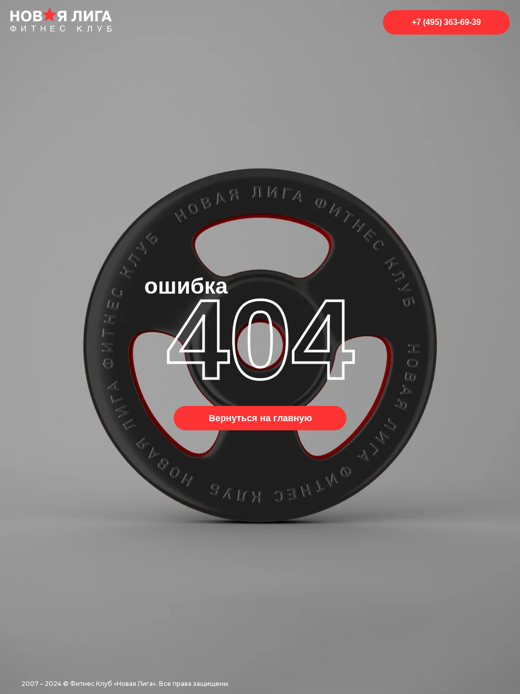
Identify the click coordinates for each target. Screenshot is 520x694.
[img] (61, 19)
